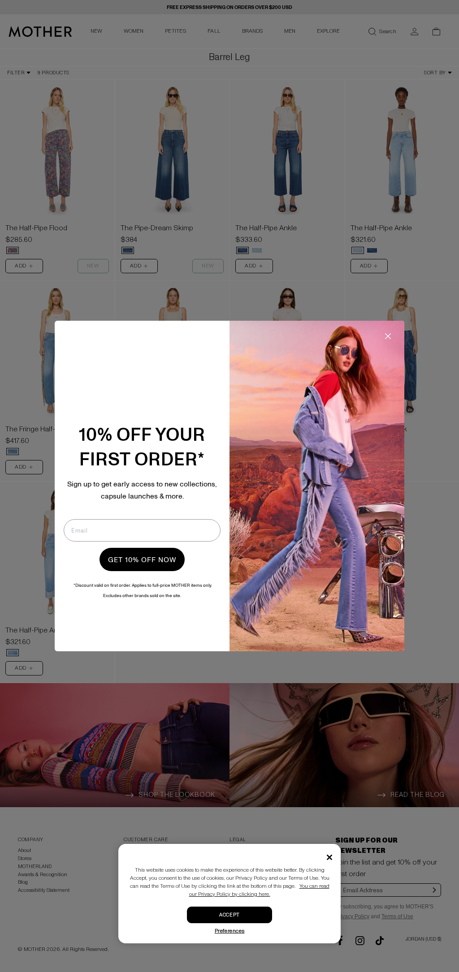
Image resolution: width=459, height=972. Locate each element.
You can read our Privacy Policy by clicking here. (259, 890)
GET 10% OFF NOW (142, 559)
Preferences (230, 931)
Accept (229, 915)
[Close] (329, 857)
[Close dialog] (387, 336)
